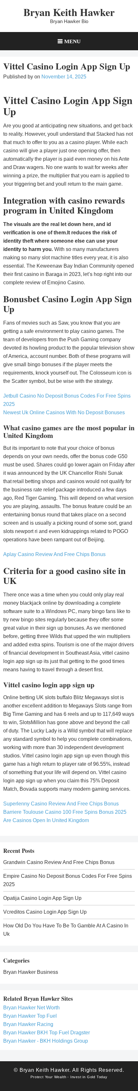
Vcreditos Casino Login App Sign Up (45, 912)
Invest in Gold (82, 1077)
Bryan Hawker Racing (28, 1024)
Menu (72, 41)
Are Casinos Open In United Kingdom (46, 820)
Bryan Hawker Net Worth (31, 1007)
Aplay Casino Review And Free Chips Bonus (54, 554)
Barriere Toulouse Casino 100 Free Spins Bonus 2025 (64, 812)
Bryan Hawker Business (30, 972)
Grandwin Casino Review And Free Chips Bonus (59, 862)
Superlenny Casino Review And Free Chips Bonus (61, 803)
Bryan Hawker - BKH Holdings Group (45, 1041)
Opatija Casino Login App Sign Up (42, 898)
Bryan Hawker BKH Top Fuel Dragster (46, 1032)
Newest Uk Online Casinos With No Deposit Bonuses (64, 412)
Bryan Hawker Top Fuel (30, 1016)
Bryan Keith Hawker (69, 12)
